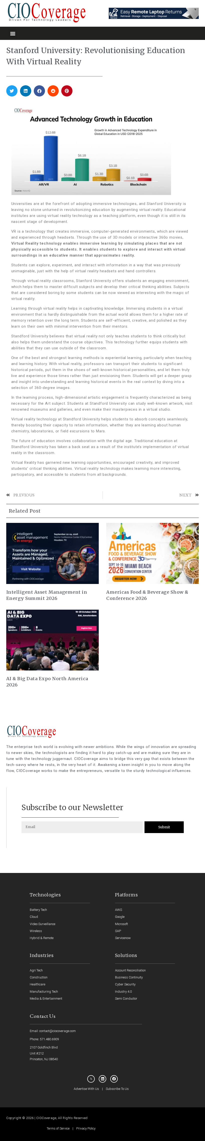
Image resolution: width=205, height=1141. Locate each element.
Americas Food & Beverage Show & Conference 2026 (147, 595)
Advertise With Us (86, 1089)
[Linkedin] (102, 1079)
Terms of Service (58, 1128)
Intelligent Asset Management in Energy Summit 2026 (46, 595)
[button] (13, 33)
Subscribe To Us (117, 1089)
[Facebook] (114, 1079)
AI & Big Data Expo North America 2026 (47, 682)
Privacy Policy (86, 1128)
